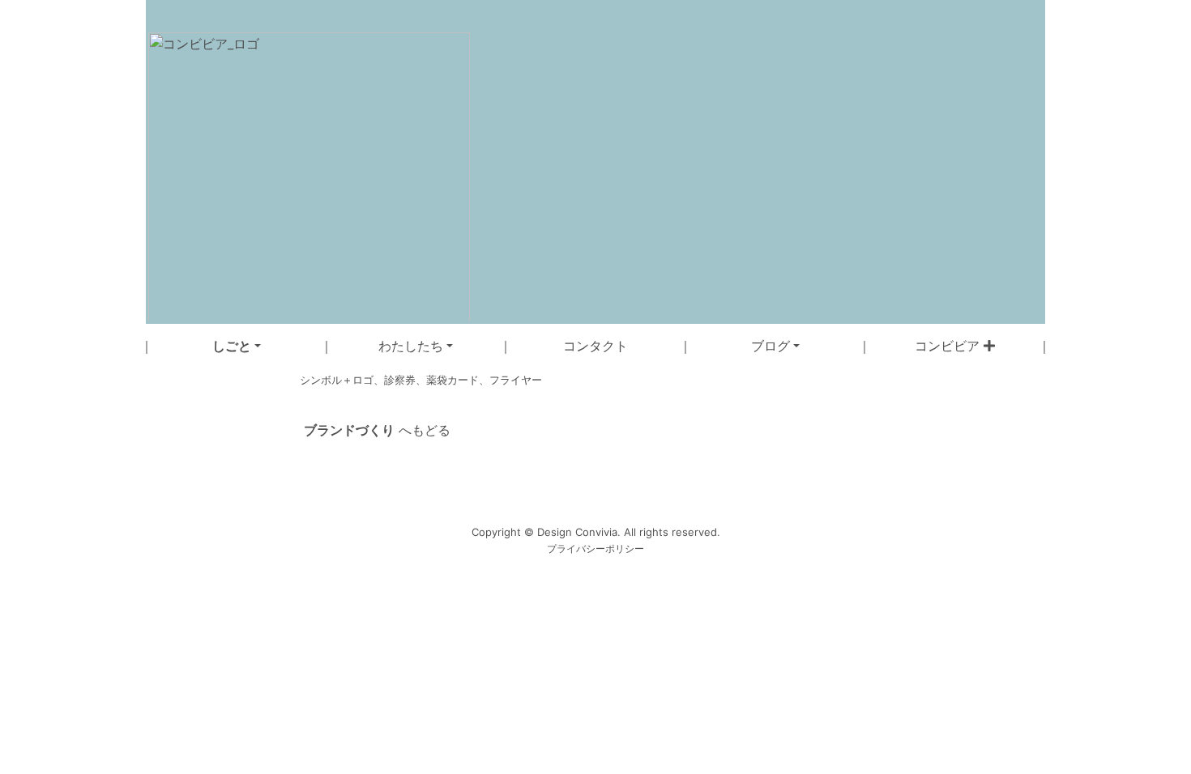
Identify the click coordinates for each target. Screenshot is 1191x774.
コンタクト (595, 346)
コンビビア (949, 346)
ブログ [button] (770, 346)
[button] (236, 345)
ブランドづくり (349, 430)
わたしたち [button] (410, 346)
